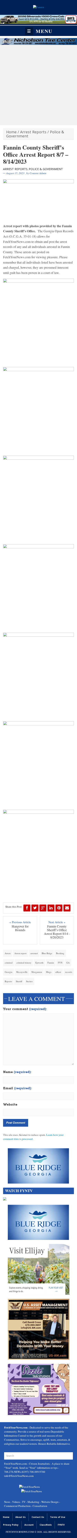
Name (17, 1072)
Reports (8, 981)
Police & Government (46, 169)
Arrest (7, 953)
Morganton (36, 971)
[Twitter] (34, 908)
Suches (29, 981)
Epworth (39, 962)
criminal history (23, 962)
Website (10, 1105)
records (68, 971)
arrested (34, 953)
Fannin (50, 962)
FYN (60, 962)
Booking (60, 953)
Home (11, 131)
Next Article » (56, 922)
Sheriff (19, 981)
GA (68, 962)
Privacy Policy (10, 1524)
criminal (9, 962)
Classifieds (46, 1524)
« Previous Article (20, 922)
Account (29, 1524)
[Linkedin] (50, 908)
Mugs (48, 971)
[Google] (42, 908)
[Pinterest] (58, 908)
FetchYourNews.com (16, 1463)
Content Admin (38, 173)
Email (17, 1088)
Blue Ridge (47, 953)
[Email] (66, 908)
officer (58, 971)
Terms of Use (57, 1517)
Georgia (8, 971)
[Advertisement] (38, 85)
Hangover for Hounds (20, 928)
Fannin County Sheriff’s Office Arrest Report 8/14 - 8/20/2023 (57, 931)
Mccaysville (22, 971)
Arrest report (20, 953)
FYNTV (61, 1524)
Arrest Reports (33, 131)
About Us (20, 1517)
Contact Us (38, 1517)
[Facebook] (26, 908)
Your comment (25, 1009)
